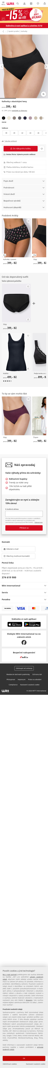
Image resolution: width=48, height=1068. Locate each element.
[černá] (3, 118)
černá (4, 122)
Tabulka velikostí (10, 141)
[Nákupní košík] (44, 3)
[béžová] (41, 118)
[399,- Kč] (16, 415)
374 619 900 (9, 577)
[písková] (36, 118)
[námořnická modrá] (25, 118)
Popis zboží (8, 181)
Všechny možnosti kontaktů (18, 556)
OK (24, 1058)
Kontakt (6, 542)
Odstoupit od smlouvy (24, 668)
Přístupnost (11, 679)
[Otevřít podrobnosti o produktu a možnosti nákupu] (28, 319)
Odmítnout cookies (10, 1064)
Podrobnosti (9, 187)
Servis (5, 592)
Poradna (6, 599)
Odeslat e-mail (15, 550)
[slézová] (30, 118)
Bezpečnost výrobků (12, 201)
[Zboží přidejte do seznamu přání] (41, 148)
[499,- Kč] (16, 352)
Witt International (11, 585)
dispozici (29, 1000)
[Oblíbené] (37, 3)
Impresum (21, 679)
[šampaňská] (9, 118)
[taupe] (14, 118)
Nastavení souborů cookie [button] (29, 685)
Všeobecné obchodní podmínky (18, 674)
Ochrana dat (37, 674)
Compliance (13, 685)
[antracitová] (19, 118)
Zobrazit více (39, 522)
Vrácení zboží (9, 194)
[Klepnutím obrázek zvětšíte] (43, 94)
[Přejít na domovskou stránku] (10, 3)
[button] (3, 3)
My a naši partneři (10, 975)
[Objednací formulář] (31, 3)
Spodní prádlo (13, 31)
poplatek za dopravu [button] (19, 111)
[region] (24, 1017)
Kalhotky (24, 31)
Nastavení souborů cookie (35, 1064)
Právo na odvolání (34, 679)
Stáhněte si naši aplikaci (24, 619)
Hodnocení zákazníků (12, 207)
